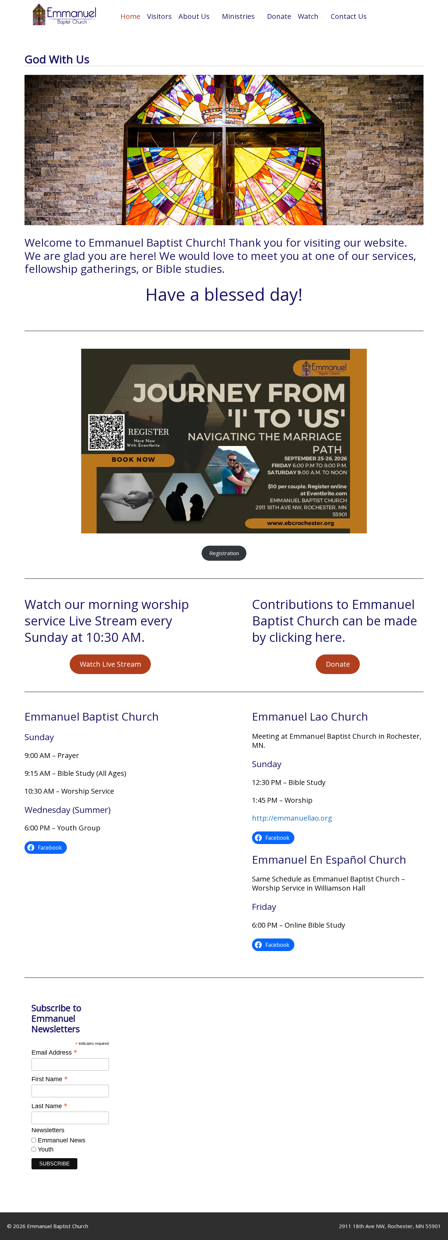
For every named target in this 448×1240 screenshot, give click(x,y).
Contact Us (349, 16)
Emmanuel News (60, 1140)
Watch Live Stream (110, 664)
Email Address (54, 1052)
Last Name (49, 1106)
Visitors (159, 16)
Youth (45, 1149)
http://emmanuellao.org (292, 818)
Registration (224, 553)
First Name (49, 1079)
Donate (279, 16)
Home (130, 16)
